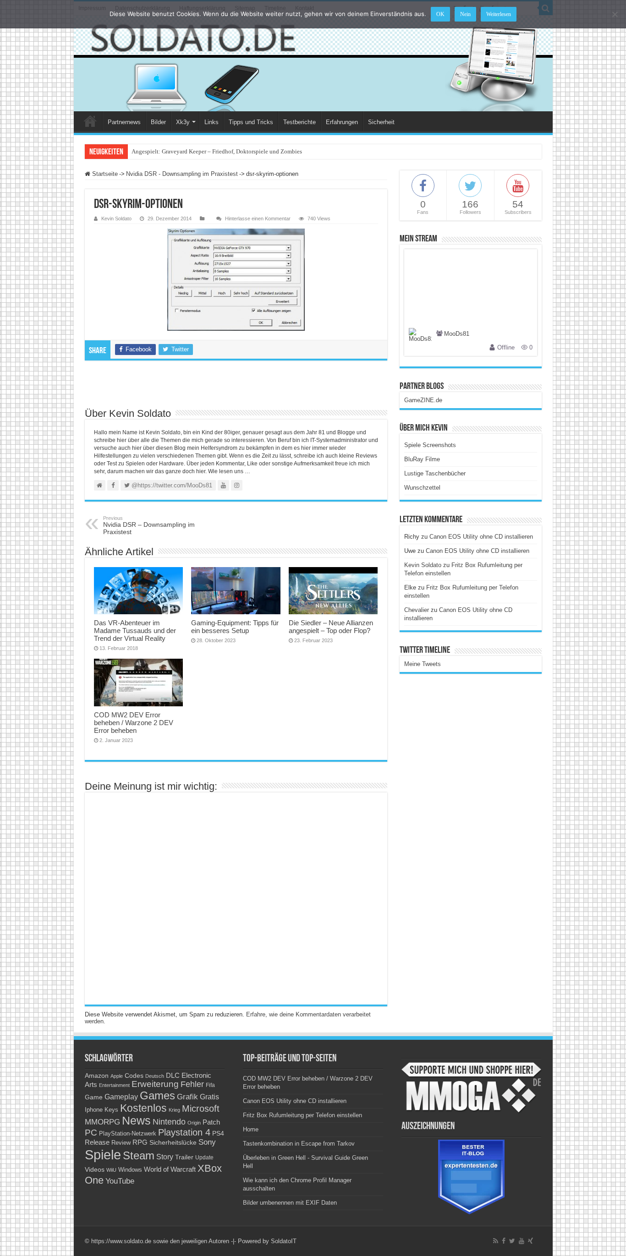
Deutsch (154, 1076)
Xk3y (183, 122)
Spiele (103, 1154)
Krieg (174, 1110)
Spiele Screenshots (430, 445)
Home (90, 121)
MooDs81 (456, 334)
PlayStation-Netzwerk (127, 1133)
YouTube (119, 1181)
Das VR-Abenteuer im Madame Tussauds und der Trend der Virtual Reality (135, 630)
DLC (173, 1075)
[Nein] (614, 14)
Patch (211, 1122)
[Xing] (530, 1240)
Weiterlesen (498, 14)
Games (157, 1095)
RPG (140, 1142)
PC (91, 1132)
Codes (134, 1075)
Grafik (187, 1096)
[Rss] (495, 1240)
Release (97, 1142)
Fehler (192, 1084)
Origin (194, 1122)
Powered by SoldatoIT (267, 1241)
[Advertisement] (236, 383)
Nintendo (169, 1121)
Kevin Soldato (116, 218)
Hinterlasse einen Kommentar (258, 218)
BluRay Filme (422, 459)
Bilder (158, 122)
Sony (207, 1142)
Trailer (184, 1157)
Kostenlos (143, 1108)
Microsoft (201, 1108)
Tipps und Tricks (251, 122)
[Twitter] (512, 1240)
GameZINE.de (423, 400)
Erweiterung (155, 1084)
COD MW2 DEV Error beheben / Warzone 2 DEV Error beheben (133, 722)
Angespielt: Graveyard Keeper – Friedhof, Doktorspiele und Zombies (217, 151)
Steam (138, 1156)
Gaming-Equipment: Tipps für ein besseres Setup (235, 626)
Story (164, 1157)
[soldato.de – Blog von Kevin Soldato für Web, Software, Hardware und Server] (313, 63)
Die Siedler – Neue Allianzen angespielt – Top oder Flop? (331, 626)
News (136, 1120)
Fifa (210, 1085)
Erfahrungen (342, 122)
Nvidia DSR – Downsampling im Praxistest (149, 525)
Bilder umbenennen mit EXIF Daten (290, 1202)
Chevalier (416, 609)
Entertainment (114, 1085)
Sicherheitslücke (173, 1142)
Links (211, 122)
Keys (111, 1109)
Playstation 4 (184, 1132)
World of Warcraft (170, 1169)
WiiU (111, 1170)
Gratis (209, 1096)
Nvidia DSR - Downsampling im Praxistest (182, 173)
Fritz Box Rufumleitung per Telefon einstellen (302, 1115)
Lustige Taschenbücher (435, 473)
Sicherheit (381, 122)
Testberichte (299, 122)
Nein (465, 14)
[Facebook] (503, 1240)
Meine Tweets (422, 664)
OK (440, 14)
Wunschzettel (422, 487)
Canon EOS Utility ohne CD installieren (481, 536)
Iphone (94, 1110)
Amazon (97, 1075)
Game (94, 1097)
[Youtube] (521, 1240)
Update (204, 1157)
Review (121, 1143)
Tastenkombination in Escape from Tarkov (299, 1143)
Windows (130, 1170)
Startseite (104, 173)
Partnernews (124, 122)
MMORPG (102, 1122)
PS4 (218, 1133)
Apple (116, 1076)
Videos (94, 1169)
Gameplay (121, 1097)
